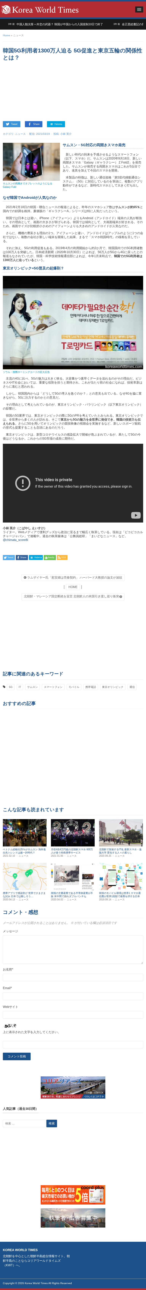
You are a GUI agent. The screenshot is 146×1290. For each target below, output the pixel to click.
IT (20, 686)
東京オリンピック (112, 686)
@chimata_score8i (15, 540)
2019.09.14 (105, 899)
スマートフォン (53, 686)
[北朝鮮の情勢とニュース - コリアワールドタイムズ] (40, 9)
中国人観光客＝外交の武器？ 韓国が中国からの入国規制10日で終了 (43, 24)
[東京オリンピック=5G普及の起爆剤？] (73, 322)
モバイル (74, 686)
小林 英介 (66, 133)
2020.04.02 (57, 899)
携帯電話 (90, 686)
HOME (73, 587)
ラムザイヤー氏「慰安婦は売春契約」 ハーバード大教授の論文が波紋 (74, 577)
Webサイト (10, 1006)
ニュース (20, 133)
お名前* (8, 969)
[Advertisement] (73, 91)
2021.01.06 (57, 855)
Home (6, 35)
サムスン (32, 686)
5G (11, 686)
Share (36, 124)
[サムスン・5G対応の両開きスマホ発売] (31, 161)
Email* (7, 988)
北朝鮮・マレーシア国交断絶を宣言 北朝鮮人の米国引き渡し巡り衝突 (71, 596)
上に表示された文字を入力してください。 (32, 1032)
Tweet (14, 124)
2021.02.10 (9, 855)
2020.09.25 (105, 855)
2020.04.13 (9, 899)
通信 (132, 686)
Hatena (58, 124)
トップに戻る (133, 1282)
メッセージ (10, 931)
